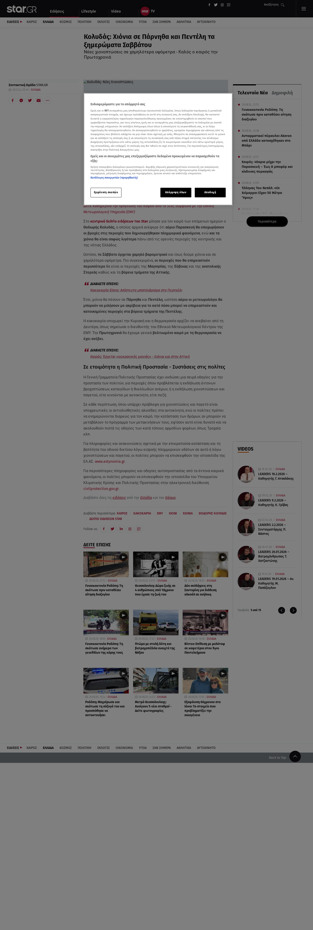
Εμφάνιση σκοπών (106, 192)
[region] (158, 149)
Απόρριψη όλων (175, 192)
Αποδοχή (210, 192)
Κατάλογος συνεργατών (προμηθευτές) (114, 177)
